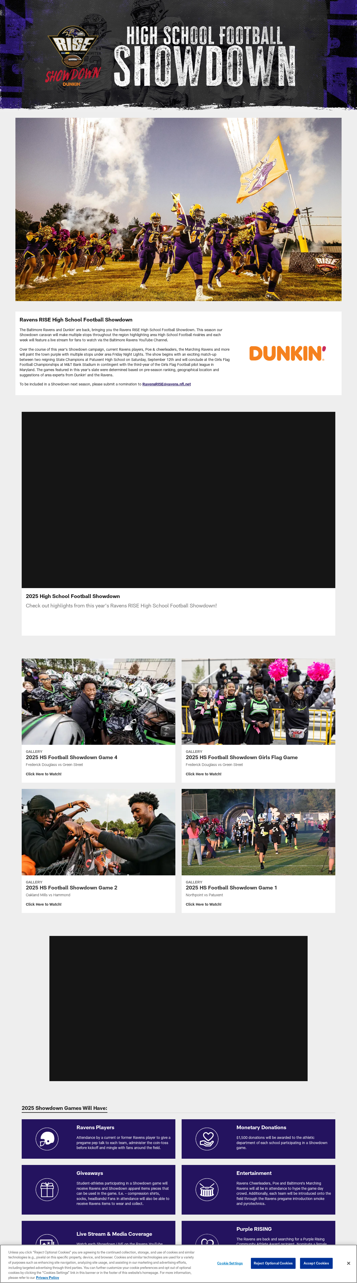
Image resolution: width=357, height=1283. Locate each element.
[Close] (348, 1263)
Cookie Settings (230, 1263)
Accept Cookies (316, 1263)
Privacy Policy (47, 1277)
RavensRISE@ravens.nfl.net (166, 384)
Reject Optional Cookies (273, 1263)
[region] (178, 1264)
